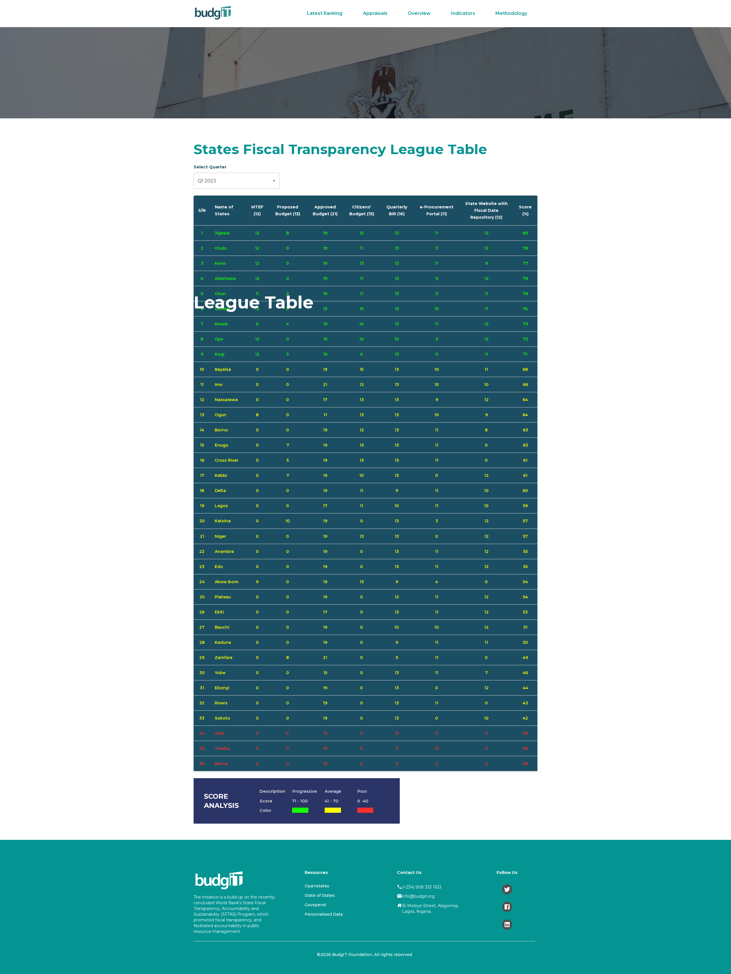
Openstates (317, 886)
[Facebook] (507, 907)
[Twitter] (507, 889)
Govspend (315, 904)
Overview (419, 13)
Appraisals (375, 13)
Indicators (463, 13)
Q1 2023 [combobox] (207, 181)
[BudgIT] (213, 14)
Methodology (511, 13)
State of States (320, 895)
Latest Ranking (324, 13)
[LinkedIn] (507, 924)
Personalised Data (324, 914)
